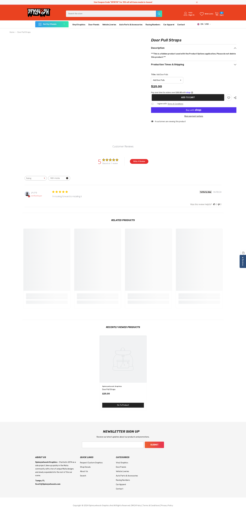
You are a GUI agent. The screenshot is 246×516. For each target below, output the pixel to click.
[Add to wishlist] (228, 97)
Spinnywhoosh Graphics (112, 386)
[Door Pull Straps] (123, 359)
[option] (123, 374)
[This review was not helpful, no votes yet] (219, 204)
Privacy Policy (167, 505)
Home (12, 32)
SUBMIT (154, 445)
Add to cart (187, 97)
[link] (47, 297)
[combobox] (111, 14)
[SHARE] (234, 98)
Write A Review (139, 161)
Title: (159, 74)
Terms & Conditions (175, 104)
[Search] (114, 14)
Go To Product (123, 405)
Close (197, 2)
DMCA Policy (136, 505)
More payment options (193, 116)
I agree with (162, 104)
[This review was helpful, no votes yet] (214, 204)
